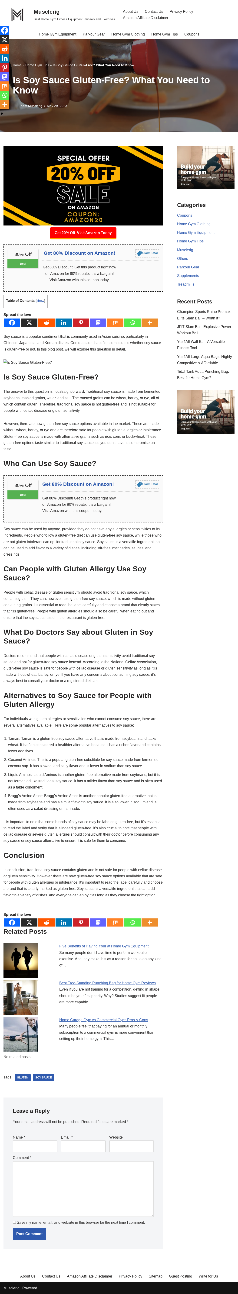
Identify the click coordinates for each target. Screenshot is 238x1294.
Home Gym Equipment (57, 34)
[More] (150, 323)
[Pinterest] (81, 323)
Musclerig (185, 250)
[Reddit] (46, 323)
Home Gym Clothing (128, 34)
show (40, 301)
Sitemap (155, 1276)
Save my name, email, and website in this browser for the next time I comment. (81, 1222)
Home (17, 65)
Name (19, 1137)
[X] (29, 323)
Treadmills (185, 284)
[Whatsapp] (132, 323)
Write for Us (208, 1276)
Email (67, 1137)
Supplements (188, 276)
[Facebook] (12, 323)
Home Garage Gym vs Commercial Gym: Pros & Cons (103, 1020)
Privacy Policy (181, 11)
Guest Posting (180, 1276)
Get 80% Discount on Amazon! (79, 253)
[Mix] (115, 323)
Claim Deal (150, 253)
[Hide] (2, 114)
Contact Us (154, 11)
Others (182, 259)
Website (116, 1137)
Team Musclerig (30, 106)
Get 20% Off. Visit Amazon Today (83, 233)
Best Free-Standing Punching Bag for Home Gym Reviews (107, 983)
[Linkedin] (64, 323)
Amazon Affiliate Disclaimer (145, 18)
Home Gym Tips (164, 34)
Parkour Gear (94, 34)
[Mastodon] (98, 323)
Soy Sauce (43, 1077)
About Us (130, 11)
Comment (22, 1158)
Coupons (191, 34)
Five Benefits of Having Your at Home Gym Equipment (104, 946)
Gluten (22, 1077)
